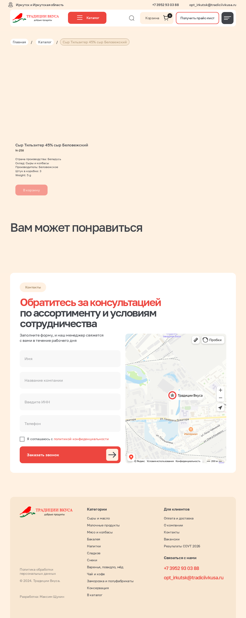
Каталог (44, 42)
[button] (197, 18)
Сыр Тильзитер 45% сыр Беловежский (95, 42)
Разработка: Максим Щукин (42, 596)
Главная (19, 42)
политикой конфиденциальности (81, 439)
